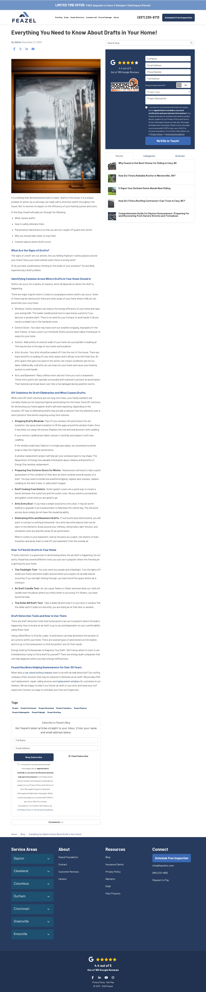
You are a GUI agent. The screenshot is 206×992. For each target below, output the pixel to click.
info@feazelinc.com (163, 865)
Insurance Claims (114, 864)
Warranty (110, 878)
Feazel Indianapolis (20, 712)
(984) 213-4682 (160, 872)
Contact (62, 864)
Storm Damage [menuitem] (105, 17)
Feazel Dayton (80, 708)
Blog (107, 857)
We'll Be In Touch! (168, 141)
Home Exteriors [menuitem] (77, 17)
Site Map (110, 982)
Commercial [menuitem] (91, 17)
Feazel (15, 708)
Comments (54, 822)
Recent (119, 155)
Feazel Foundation (68, 857)
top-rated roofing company (38, 672)
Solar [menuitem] (66, 17)
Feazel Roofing (54, 712)
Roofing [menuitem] (58, 17)
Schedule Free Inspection (178, 17)
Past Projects (112, 893)
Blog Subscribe (33, 757)
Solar (108, 886)
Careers (62, 878)
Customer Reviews (68, 871)
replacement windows (68, 681)
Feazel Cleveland (46, 708)
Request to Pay (160, 879)
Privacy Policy (25, 810)
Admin (17, 42)
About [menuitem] (116, 17)
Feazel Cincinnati (28, 708)
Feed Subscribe (79, 756)
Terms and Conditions (43, 810)
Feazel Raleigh (38, 712)
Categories (149, 155)
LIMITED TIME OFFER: (70, 5)
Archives (180, 155)
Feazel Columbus (63, 708)
